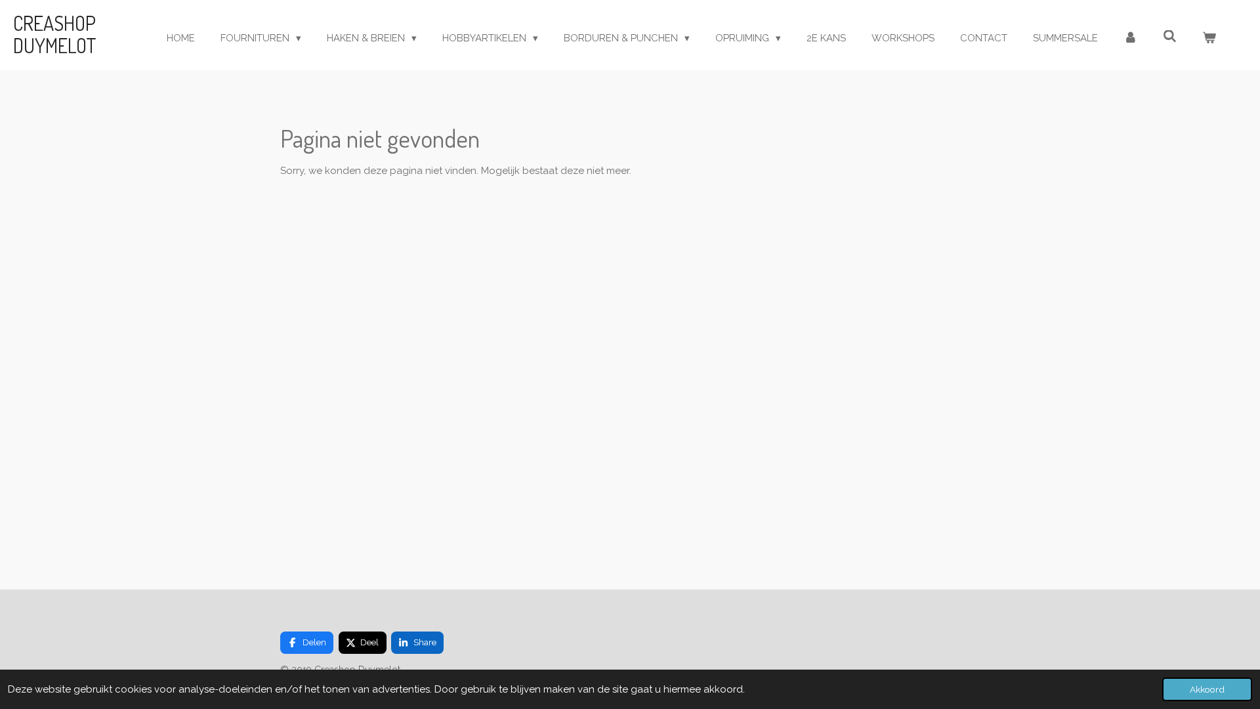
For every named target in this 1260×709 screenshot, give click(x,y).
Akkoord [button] (1207, 689)
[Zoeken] (1170, 37)
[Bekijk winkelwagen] (1209, 38)
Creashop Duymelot (54, 34)
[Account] (1130, 38)
